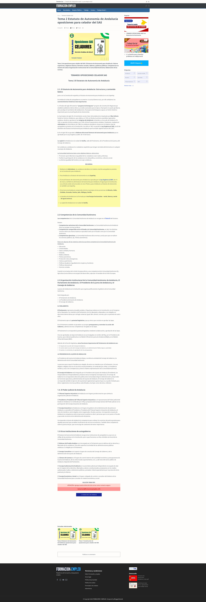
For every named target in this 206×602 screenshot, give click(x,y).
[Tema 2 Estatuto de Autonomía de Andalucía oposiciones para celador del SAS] (67, 534)
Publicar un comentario (88, 554)
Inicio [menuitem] (59, 10)
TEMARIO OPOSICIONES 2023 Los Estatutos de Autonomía (136, 34)
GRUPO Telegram (135, 63)
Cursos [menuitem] (93, 10)
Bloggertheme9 (118, 599)
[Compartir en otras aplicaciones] (83, 28)
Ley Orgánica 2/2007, (107, 180)
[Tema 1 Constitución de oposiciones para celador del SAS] (89, 534)
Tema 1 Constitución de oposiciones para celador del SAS (89, 542)
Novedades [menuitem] (66, 10)
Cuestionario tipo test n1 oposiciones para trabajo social (143, 584)
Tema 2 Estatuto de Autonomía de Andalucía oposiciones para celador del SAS (67, 542)
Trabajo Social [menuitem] (101, 10)
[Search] (149, 6)
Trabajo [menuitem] (86, 10)
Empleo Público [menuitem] (77, 10)
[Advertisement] (89, 511)
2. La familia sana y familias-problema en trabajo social (134, 55)
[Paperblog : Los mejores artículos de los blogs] (139, 568)
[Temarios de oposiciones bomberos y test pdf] (133, 578)
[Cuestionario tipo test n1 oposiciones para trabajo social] (133, 585)
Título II (107, 218)
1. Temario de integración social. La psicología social (78, 1)
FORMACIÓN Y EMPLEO (99, 599)
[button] (146, 2)
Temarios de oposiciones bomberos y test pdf (143, 577)
